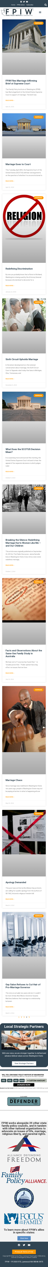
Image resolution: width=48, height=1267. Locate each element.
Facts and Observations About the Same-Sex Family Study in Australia (24, 653)
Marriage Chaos (14, 780)
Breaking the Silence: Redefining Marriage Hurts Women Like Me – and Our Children (23, 543)
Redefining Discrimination (19, 268)
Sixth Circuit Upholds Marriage (22, 359)
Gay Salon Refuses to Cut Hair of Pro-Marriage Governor (23, 986)
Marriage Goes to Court (18, 164)
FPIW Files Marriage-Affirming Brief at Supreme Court (21, 82)
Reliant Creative (32, 1257)
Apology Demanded (16, 882)
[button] (45, 5)
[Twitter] (24, 2)
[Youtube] (27, 2)
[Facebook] (21, 2)
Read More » (10, 100)
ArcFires (14, 1257)
